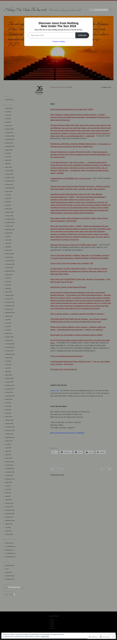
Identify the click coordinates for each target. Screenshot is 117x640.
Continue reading (58, 41)
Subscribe (82, 35)
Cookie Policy (45, 636)
